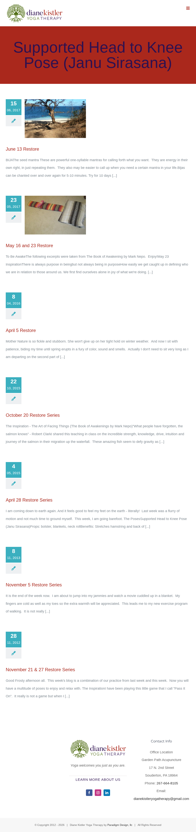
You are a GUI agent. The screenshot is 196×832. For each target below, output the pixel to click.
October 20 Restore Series (33, 415)
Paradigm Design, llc (119, 824)
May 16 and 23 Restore (29, 245)
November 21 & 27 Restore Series (40, 669)
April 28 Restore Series (29, 500)
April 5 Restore (21, 330)
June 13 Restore (22, 149)
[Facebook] (89, 792)
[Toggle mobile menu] (188, 8)
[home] (98, 743)
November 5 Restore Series (34, 584)
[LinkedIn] (107, 792)
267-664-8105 (167, 783)
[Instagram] (98, 792)
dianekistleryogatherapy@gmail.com (161, 799)
